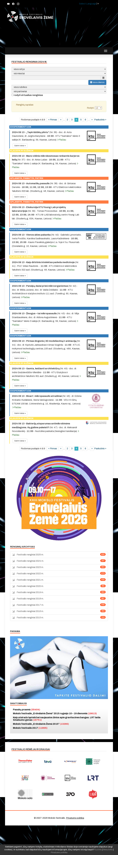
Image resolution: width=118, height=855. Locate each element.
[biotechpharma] (70, 761)
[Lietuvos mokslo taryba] (93, 761)
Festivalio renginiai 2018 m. (30, 598)
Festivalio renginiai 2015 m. (30, 617)
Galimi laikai (19, 146)
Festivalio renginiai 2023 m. (30, 567)
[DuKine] (93, 794)
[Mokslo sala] (25, 794)
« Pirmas (52, 119)
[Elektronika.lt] (47, 794)
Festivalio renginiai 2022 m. (30, 573)
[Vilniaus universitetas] (47, 777)
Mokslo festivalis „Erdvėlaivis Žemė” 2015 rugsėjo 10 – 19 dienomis (55, 713)
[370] (70, 794)
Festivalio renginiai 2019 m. (30, 592)
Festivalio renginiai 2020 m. (30, 586)
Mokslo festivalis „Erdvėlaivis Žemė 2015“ (41, 724)
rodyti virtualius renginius (28, 95)
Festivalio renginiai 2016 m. (30, 611)
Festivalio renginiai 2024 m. (30, 561)
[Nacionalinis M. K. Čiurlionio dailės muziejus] (96, 236)
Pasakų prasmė (26, 709)
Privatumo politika (75, 818)
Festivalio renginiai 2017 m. (30, 605)
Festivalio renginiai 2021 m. (30, 580)
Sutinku (98, 850)
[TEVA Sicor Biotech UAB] (47, 761)
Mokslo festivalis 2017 (30, 728)
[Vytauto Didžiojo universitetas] (96, 401)
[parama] (59, 667)
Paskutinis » (100, 119)
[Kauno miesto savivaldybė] (25, 777)
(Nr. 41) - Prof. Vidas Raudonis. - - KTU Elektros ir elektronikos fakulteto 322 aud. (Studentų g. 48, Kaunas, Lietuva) (45, 266)
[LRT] (93, 777)
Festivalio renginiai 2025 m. (30, 554)
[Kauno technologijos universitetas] (96, 135)
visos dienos (98, 82)
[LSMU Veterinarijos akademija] (96, 422)
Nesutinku (108, 850)
